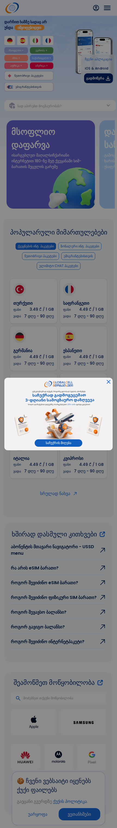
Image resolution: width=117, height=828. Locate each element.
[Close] (108, 382)
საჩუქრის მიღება (58, 442)
